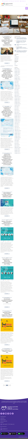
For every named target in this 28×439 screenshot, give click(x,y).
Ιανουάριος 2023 (17, 98)
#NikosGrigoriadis (2, 66)
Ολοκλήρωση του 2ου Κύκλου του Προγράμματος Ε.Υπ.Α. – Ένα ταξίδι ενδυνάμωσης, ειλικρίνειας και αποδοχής (21, 41)
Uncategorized (17, 56)
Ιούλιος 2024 (16, 81)
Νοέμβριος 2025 (17, 72)
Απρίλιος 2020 (17, 144)
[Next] (26, 25)
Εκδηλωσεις (7, 36)
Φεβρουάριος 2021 (17, 130)
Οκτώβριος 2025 (17, 74)
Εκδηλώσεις (16, 61)
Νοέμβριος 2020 (17, 134)
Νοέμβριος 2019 (17, 151)
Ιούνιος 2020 (16, 141)
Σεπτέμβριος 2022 (17, 103)
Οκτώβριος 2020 (17, 136)
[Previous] (1, 25)
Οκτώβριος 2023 (17, 86)
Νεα (9, 36)
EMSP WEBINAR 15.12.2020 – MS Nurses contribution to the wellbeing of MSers (7, 194)
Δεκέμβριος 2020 (17, 133)
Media (5, 68)
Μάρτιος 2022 (16, 112)
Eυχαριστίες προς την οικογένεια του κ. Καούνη (21, 45)
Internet (3, 68)
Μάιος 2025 (16, 75)
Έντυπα (16, 62)
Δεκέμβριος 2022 (17, 99)
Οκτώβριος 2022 (17, 102)
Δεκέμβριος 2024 (17, 78)
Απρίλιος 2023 (17, 93)
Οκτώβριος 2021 (17, 119)
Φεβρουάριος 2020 (17, 147)
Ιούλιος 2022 (16, 106)
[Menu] (26, 4)
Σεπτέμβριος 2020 (17, 137)
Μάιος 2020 (16, 143)
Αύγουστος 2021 (17, 122)
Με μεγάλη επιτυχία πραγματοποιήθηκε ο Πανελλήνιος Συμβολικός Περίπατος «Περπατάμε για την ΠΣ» (21, 48)
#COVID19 (8, 65)
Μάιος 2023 (16, 92)
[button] (26, 8)
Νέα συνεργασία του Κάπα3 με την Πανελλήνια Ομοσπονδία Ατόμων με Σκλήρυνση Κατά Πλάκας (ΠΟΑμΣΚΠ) (21, 38)
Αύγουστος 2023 (17, 88)
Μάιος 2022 (16, 109)
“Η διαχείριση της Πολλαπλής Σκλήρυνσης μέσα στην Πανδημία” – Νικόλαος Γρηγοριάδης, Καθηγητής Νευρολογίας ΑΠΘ (7, 41)
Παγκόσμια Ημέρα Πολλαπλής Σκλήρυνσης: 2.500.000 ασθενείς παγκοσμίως (7, 314)
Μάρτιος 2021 (16, 129)
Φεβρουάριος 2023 (17, 96)
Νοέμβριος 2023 (17, 85)
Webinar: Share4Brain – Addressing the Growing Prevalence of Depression (7, 223)
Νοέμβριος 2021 (17, 117)
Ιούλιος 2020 (16, 140)
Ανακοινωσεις (8, 68)
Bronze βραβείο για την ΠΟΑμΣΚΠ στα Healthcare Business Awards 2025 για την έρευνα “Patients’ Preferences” (21, 51)
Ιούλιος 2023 (16, 89)
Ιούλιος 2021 (16, 123)
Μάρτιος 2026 (16, 68)
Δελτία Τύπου (16, 59)
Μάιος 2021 (16, 126)
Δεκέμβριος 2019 (17, 150)
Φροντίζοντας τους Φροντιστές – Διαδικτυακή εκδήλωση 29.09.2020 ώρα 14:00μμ (7, 261)
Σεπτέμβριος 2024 (17, 79)
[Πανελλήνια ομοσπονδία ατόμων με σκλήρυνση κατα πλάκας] (7, 4)
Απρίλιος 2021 (17, 127)
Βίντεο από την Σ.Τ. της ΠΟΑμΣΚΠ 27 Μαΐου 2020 (7, 351)
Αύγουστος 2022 (17, 105)
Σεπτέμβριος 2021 (17, 120)
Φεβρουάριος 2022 (17, 113)
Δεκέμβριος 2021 (17, 116)
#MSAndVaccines (11, 65)
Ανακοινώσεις (16, 58)
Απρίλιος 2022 (17, 110)
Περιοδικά (16, 65)
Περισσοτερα (7, 63)
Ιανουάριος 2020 (17, 148)
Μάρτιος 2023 (16, 95)
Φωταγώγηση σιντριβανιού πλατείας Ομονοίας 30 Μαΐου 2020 (7, 300)
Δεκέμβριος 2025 (17, 71)
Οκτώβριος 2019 (17, 153)
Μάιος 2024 (16, 82)
